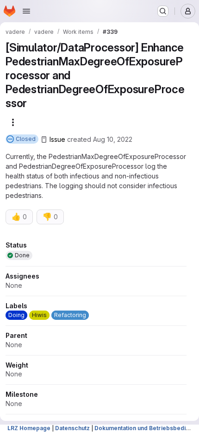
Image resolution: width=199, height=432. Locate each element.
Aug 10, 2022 (112, 139)
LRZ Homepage (28, 428)
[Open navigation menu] (26, 11)
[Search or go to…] (162, 11)
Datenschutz (72, 428)
